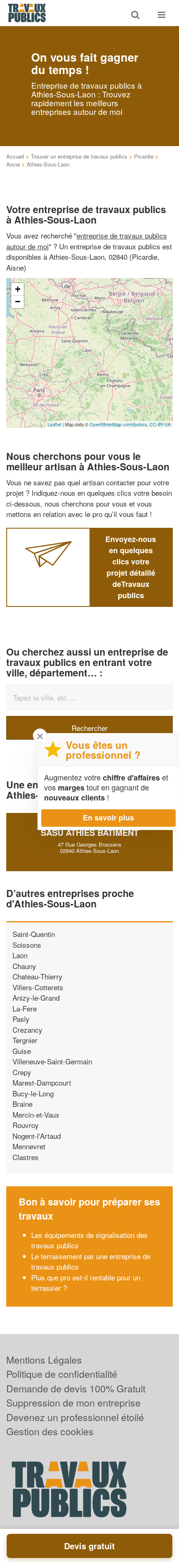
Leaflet (54, 424)
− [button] (17, 301)
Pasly (21, 1019)
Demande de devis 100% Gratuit (75, 1388)
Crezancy (27, 1029)
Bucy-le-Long (33, 1093)
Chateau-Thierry (37, 976)
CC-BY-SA (160, 424)
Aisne (13, 164)
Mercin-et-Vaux (36, 1114)
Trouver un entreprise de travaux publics (79, 156)
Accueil (15, 156)
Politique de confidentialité (61, 1374)
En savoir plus (108, 817)
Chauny (24, 966)
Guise (21, 1051)
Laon (19, 955)
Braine (22, 1103)
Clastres (25, 1157)
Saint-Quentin (33, 934)
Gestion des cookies (50, 1431)
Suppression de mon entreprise (73, 1402)
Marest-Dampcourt (41, 1082)
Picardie (144, 156)
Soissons (26, 944)
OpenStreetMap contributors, (119, 424)
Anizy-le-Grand (36, 997)
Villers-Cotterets (37, 987)
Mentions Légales (44, 1360)
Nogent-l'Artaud (36, 1136)
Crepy (21, 1072)
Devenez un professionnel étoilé (75, 1417)
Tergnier (24, 1040)
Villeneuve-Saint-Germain (52, 1061)
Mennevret (28, 1146)
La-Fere (24, 1008)
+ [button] (17, 289)
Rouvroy (25, 1125)
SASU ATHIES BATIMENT (90, 832)
